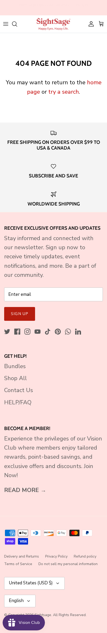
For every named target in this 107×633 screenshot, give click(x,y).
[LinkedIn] (78, 332)
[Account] (90, 24)
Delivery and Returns (21, 556)
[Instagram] (27, 332)
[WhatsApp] (68, 332)
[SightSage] (53, 24)
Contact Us (18, 390)
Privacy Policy (56, 556)
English (16, 601)
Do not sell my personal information (68, 563)
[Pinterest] (58, 332)
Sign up (19, 313)
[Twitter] (7, 332)
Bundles (15, 366)
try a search (63, 92)
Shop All (15, 378)
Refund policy (85, 556)
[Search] (17, 24)
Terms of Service (18, 563)
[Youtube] (38, 332)
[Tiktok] (48, 332)
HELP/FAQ (17, 402)
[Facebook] (17, 332)
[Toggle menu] (5, 24)
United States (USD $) (31, 583)
